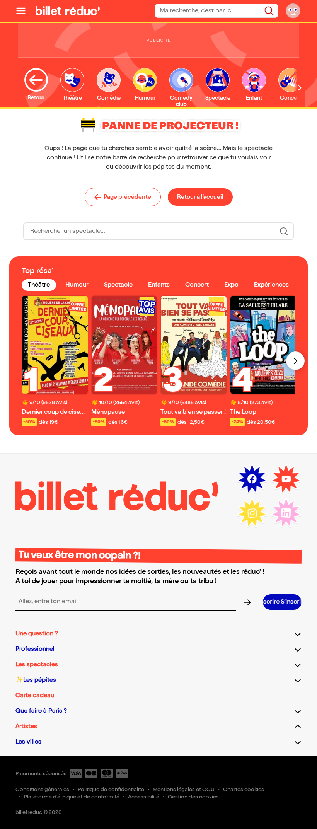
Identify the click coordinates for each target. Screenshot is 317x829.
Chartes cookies (243, 789)
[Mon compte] (293, 10)
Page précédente (127, 196)
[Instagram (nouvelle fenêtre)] (252, 513)
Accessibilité (143, 796)
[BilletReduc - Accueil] (68, 10)
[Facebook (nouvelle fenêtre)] (252, 479)
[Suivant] (295, 360)
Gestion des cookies (193, 796)
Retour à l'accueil (200, 196)
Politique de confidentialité (111, 789)
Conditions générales (42, 789)
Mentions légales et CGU (184, 789)
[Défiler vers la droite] (299, 87)
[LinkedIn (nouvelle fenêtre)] (286, 513)
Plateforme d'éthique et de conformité (71, 796)
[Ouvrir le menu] (23, 10)
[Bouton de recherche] (284, 231)
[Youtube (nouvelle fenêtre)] (286, 479)
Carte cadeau (34, 695)
